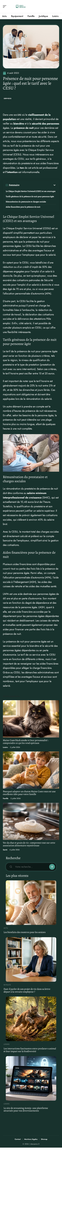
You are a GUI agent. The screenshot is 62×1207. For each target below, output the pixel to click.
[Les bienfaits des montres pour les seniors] (31, 902)
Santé (5, 849)
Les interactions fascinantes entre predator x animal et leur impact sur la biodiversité (30, 1050)
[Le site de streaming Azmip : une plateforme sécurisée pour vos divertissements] (31, 1078)
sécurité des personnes (45, 123)
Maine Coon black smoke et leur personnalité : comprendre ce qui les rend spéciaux (25, 742)
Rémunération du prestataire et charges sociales (26, 201)
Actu (6, 928)
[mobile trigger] (5, 6)
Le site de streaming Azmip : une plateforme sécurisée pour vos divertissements (26, 1109)
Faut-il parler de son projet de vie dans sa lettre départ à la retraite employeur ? (27, 990)
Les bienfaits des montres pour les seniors (25, 932)
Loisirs (5, 747)
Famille (5, 798)
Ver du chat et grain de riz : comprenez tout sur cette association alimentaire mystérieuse (29, 844)
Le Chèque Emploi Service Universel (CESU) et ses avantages (31, 191)
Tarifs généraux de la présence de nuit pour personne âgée (30, 196)
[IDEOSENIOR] (21, 6)
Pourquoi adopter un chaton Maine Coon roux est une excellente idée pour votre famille (29, 793)
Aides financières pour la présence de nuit (23, 207)
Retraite (7, 985)
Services (7, 98)
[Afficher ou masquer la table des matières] (37, 185)
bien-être (18, 123)
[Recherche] (57, 6)
